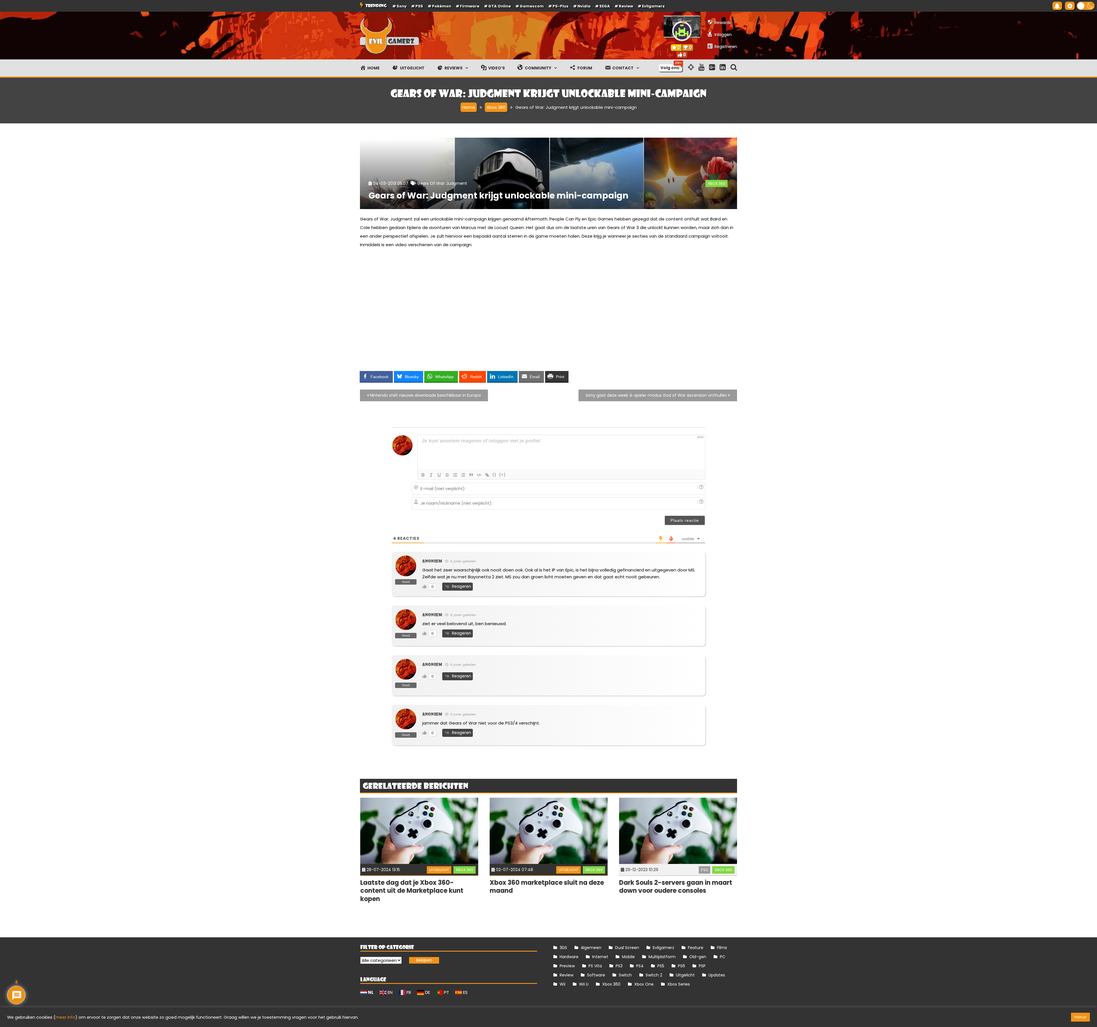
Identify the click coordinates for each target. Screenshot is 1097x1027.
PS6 (681, 966)
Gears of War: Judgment (442, 183)
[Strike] (447, 475)
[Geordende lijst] (455, 475)
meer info (65, 1017)
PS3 (704, 869)
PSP (702, 966)
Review (566, 975)
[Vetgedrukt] (423, 475)
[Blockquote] (471, 475)
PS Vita (595, 966)
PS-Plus (560, 6)
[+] (502, 474)
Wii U (583, 984)
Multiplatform (662, 957)
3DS (563, 947)
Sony (402, 6)
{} (495, 474)
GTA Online (499, 6)
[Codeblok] (479, 475)
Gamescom (532, 6)
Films (722, 947)
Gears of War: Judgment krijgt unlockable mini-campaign (498, 195)
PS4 (640, 966)
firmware (469, 6)
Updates (716, 975)
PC (722, 957)
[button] (1086, 6)
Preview (567, 966)
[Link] (487, 475)
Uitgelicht (439, 869)
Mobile (628, 957)
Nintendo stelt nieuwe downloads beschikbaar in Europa (425, 395)
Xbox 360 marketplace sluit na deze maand (547, 886)
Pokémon (441, 6)
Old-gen (697, 957)
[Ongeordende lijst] (463, 475)
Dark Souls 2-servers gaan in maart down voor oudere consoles (675, 886)
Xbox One (644, 984)
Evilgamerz (653, 6)
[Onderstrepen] (439, 475)
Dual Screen (627, 947)
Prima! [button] (1080, 1017)
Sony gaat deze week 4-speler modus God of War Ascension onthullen (656, 395)
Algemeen (591, 947)
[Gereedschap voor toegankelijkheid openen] (1070, 6)
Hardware (569, 957)
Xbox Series (678, 984)
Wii (562, 984)
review (626, 6)
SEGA (604, 6)
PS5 (419, 6)
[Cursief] (431, 475)
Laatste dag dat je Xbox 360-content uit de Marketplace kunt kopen (411, 890)
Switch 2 (654, 975)
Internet (600, 957)
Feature (695, 947)
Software (596, 975)
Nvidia (583, 6)
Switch (625, 975)
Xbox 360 (716, 183)
